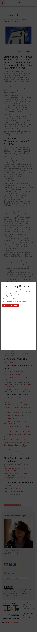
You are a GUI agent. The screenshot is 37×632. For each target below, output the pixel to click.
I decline (14, 305)
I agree (5, 305)
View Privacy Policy (8, 299)
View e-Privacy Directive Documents (14, 302)
